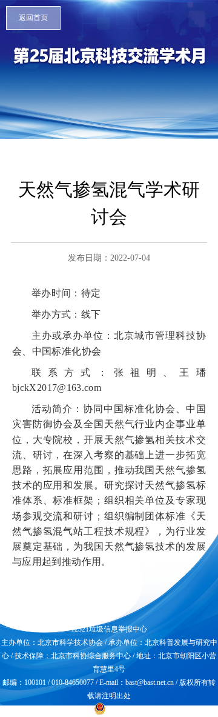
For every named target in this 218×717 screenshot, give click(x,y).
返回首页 (33, 17)
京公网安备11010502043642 (150, 709)
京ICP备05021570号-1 (58, 709)
